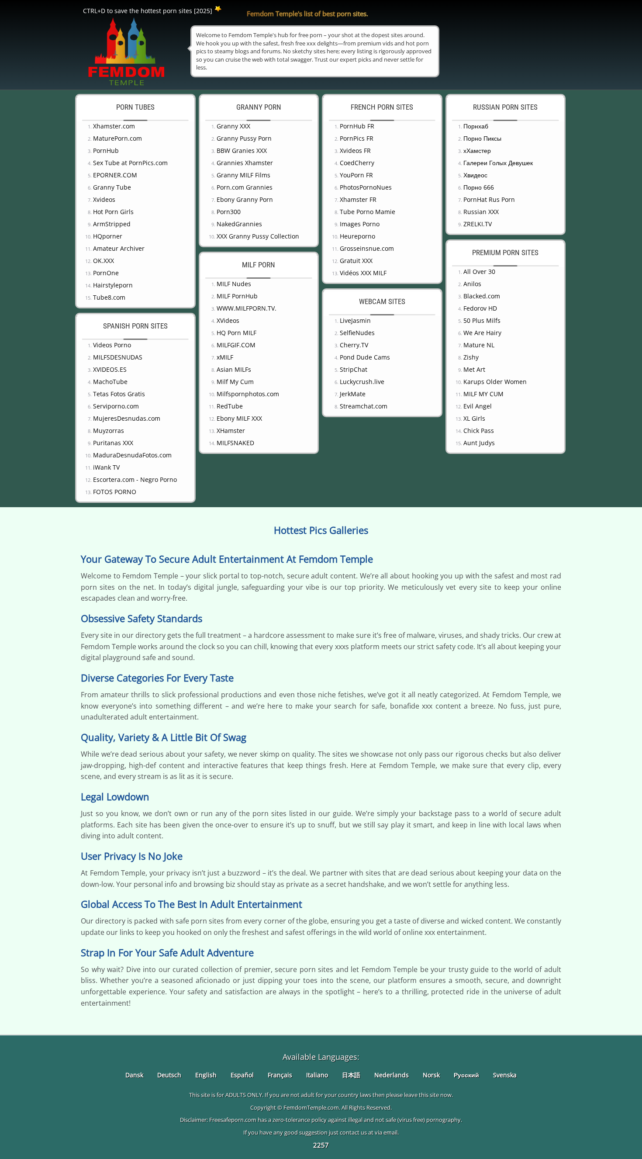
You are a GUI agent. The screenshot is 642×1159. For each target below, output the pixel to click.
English (206, 1075)
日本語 (351, 1075)
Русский (466, 1075)
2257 (321, 1145)
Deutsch (169, 1075)
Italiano (317, 1075)
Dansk (134, 1075)
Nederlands (391, 1075)
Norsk (431, 1075)
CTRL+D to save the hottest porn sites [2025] (147, 11)
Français (280, 1075)
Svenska (505, 1075)
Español (242, 1075)
